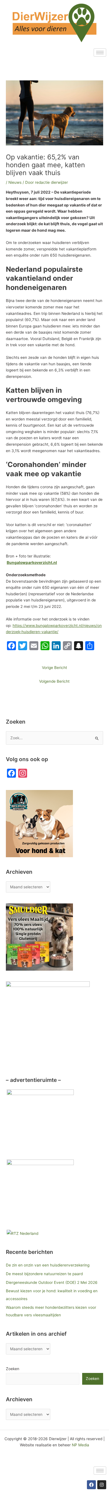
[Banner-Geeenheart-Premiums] (40, 1123)
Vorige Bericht (54, 667)
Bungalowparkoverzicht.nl (32, 562)
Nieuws (15, 182)
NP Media (80, 1445)
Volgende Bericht (54, 681)
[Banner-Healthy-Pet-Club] (40, 1193)
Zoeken (12, 1368)
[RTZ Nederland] (22, 1233)
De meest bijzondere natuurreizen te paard (44, 1274)
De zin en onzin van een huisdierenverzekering (47, 1265)
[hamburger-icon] (100, 52)
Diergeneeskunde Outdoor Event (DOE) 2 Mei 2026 (52, 1282)
